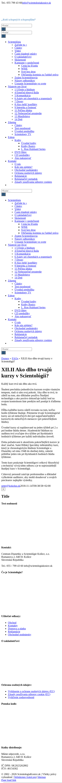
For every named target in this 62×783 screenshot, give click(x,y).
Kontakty (13, 625)
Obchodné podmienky (19, 634)
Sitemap (41, 777)
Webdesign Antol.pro (25, 777)
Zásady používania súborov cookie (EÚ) (29, 694)
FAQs (15, 358)
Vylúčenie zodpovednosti (21, 697)
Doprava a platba (17, 628)
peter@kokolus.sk (10, 485)
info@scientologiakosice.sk (36, 2)
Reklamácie (14, 631)
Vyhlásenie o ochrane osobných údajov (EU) (31, 691)
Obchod (12, 622)
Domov (5, 358)
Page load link (8, 780)
